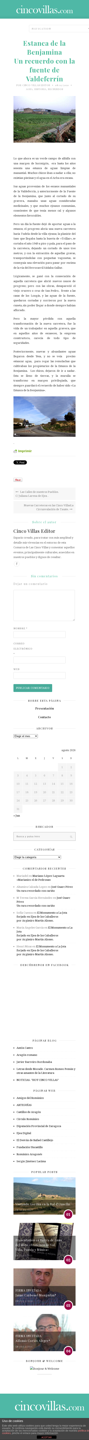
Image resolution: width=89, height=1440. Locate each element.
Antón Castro (25, 1047)
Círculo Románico (28, 1119)
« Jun (16, 815)
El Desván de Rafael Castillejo (35, 1140)
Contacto (44, 717)
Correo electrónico (21, 648)
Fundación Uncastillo (30, 1147)
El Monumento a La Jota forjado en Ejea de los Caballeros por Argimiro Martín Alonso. (42, 916)
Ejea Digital (24, 1133)
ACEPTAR (46, 1437)
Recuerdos (55, 89)
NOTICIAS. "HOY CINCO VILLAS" (38, 1080)
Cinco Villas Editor (36, 85)
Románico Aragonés (29, 1154)
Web (16, 669)
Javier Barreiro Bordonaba (34, 1061)
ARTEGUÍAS (24, 1105)
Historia (40, 89)
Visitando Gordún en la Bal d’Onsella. (43, 1204)
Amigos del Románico (30, 1098)
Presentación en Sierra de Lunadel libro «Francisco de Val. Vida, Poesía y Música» (39, 1245)
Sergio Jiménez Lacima (31, 1161)
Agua (29, 89)
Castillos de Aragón (29, 1112)
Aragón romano (27, 1054)
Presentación (44, 708)
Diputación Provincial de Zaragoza (39, 1126)
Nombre (20, 628)
